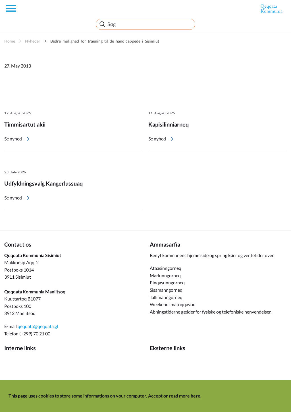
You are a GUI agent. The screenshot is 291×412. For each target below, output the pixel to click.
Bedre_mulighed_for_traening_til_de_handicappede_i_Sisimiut (104, 41)
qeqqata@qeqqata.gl (38, 326)
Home (9, 41)
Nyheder (32, 41)
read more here (184, 395)
